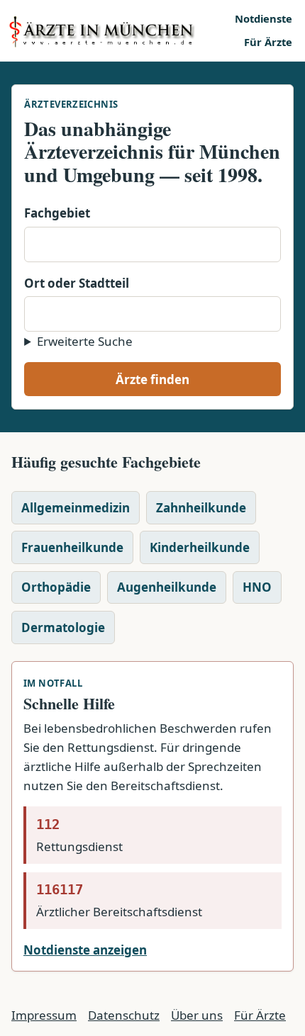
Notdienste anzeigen (85, 950)
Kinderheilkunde (200, 547)
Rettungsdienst (79, 835)
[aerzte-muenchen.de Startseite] (117, 30)
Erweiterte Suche (85, 341)
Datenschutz (124, 1015)
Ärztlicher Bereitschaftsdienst (119, 901)
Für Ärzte (268, 42)
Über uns (197, 1015)
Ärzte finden (152, 379)
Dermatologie (63, 627)
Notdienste (263, 18)
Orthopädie (56, 587)
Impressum (44, 1015)
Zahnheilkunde (201, 508)
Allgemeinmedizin (75, 508)
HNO (257, 587)
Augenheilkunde (166, 587)
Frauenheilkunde (72, 547)
